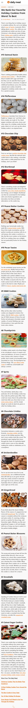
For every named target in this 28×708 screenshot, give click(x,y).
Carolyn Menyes (6, 19)
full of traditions (9, 654)
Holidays (3, 7)
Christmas (10, 7)
